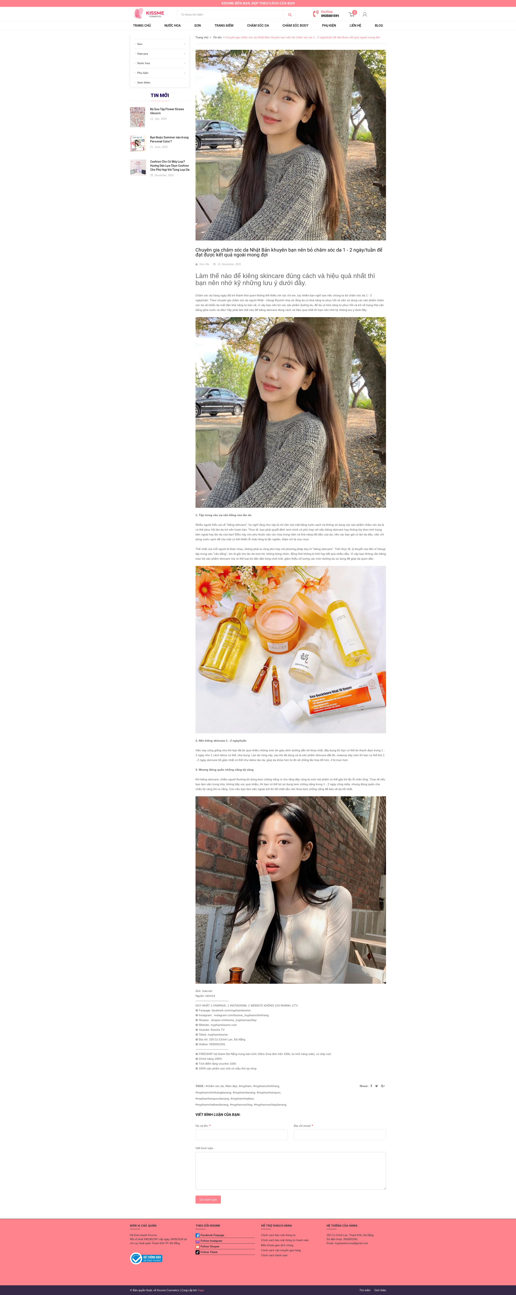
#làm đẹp (231, 1086)
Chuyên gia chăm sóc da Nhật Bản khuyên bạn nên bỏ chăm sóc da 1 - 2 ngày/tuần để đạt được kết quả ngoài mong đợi (289, 252)
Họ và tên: (203, 1125)
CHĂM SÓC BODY (295, 25)
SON (197, 25)
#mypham (245, 1086)
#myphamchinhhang (266, 1086)
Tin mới (160, 95)
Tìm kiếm (364, 1290)
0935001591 (330, 16)
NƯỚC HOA (172, 25)
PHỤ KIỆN (329, 25)
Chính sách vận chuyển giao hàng (281, 1250)
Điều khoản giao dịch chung (277, 1245)
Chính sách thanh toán (274, 1255)
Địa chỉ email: (303, 1125)
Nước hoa (143, 63)
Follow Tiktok (209, 1252)
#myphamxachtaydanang (270, 1104)
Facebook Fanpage (212, 1235)
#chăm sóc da (215, 1086)
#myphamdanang (244, 1092)
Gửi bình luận (208, 1199)
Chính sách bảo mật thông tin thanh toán (285, 1240)
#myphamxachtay (241, 1104)
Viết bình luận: (205, 1148)
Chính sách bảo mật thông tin (278, 1235)
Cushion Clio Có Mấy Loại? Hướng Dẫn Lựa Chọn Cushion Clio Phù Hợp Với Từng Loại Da (169, 165)
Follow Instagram (211, 1240)
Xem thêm (143, 82)
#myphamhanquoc (269, 1092)
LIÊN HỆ (355, 25)
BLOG (379, 25)
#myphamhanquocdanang (212, 1098)
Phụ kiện (142, 72)
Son (139, 44)
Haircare (142, 53)
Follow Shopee (210, 1246)
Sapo (201, 1290)
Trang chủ (142, 25)
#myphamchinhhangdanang (213, 1092)
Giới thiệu (380, 1290)
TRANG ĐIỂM (223, 25)
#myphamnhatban (242, 1098)
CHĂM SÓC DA (258, 25)
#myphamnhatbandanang (212, 1104)
